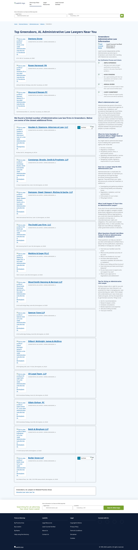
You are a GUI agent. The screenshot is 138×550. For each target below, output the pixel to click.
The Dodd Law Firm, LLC (39, 224)
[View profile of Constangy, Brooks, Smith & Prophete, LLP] (21, 170)
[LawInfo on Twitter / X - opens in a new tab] (107, 521)
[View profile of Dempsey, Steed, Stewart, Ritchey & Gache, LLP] (21, 203)
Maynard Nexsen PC (37, 92)
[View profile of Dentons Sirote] (21, 46)
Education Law (20, 492)
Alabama (42, 24)
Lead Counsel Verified (59, 3)
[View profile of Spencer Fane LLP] (21, 321)
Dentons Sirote (35, 38)
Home (15, 24)
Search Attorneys (113, 508)
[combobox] (40, 16)
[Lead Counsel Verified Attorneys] (101, 46)
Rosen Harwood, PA (37, 65)
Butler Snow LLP (36, 457)
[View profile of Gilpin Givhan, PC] (21, 410)
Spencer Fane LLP (36, 312)
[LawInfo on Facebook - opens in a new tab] (100, 521)
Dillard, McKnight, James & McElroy (45, 341)
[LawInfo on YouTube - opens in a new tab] (114, 521)
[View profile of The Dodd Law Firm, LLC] (21, 233)
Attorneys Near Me (36, 3)
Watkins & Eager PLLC (38, 253)
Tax (33, 492)
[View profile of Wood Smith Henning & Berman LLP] (21, 292)
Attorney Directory (23, 24)
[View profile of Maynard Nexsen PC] (21, 100)
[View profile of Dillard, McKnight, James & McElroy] (21, 352)
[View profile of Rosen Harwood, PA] (21, 73)
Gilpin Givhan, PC (36, 402)
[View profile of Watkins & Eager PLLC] (21, 262)
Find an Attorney (19, 518)
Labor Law (29, 492)
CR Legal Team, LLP (37, 373)
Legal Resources (46, 3)
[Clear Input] (65, 16)
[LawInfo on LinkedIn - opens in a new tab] (122, 521)
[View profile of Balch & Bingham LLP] (21, 438)
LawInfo (45, 518)
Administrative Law (34, 24)
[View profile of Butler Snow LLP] (21, 466)
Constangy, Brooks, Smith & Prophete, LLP (48, 159)
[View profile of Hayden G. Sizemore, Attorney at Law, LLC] (21, 138)
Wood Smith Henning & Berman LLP (45, 282)
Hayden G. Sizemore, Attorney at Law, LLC (48, 127)
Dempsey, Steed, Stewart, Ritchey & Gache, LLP (50, 192)
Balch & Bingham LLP (38, 429)
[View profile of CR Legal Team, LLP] (21, 382)
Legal (72, 518)
